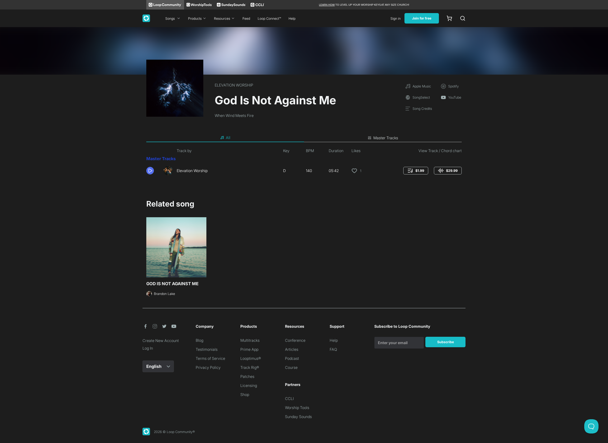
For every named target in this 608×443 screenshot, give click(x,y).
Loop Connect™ (269, 18)
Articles (291, 349)
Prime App (249, 349)
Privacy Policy (208, 367)
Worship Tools (297, 407)
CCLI (289, 398)
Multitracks (250, 340)
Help (292, 18)
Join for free (421, 18)
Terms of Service (210, 358)
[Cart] (449, 18)
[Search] (463, 18)
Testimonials (207, 349)
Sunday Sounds (298, 416)
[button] (153, 170)
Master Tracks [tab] (385, 137)
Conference (295, 340)
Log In (147, 348)
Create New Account (160, 340)
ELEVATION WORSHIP (234, 85)
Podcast (292, 358)
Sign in (395, 18)
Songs (170, 18)
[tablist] (304, 138)
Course (291, 367)
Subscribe (445, 342)
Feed (246, 18)
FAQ (333, 349)
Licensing (248, 385)
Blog (199, 340)
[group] (415, 170)
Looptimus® (250, 358)
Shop (244, 394)
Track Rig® (249, 367)
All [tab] (228, 137)
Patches (247, 376)
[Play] (150, 170)
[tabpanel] (304, 163)
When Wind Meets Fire (234, 115)
